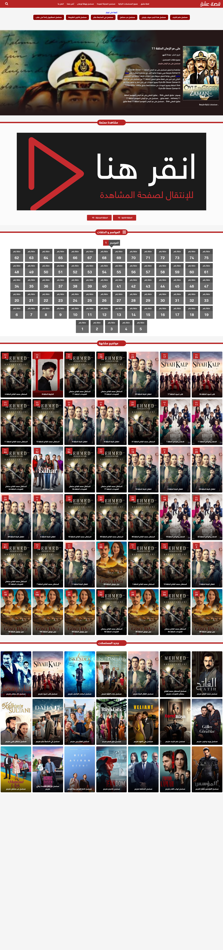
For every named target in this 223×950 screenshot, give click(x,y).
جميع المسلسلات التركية (128, 4)
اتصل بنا (61, 4)
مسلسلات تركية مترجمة (208, 104)
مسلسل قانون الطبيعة (77, 17)
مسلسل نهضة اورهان (85, 4)
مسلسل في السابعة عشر (103, 17)
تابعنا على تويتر (111, 12)
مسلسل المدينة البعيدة (106, 4)
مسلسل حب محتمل (127, 17)
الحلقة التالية (125, 218)
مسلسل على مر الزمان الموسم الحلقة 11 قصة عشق (143, 101)
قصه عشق (164, 98)
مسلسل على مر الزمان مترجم (169, 63)
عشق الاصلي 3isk (167, 95)
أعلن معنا (70, 4)
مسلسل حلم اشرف (180, 17)
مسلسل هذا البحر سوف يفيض (154, 17)
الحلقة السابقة (100, 218)
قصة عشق (145, 4)
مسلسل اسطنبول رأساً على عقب (49, 17)
